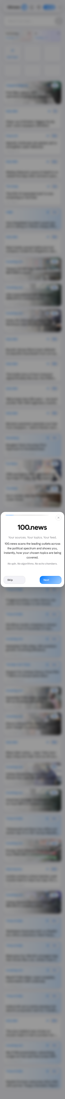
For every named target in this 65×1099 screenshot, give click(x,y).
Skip (10, 580)
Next (46, 580)
